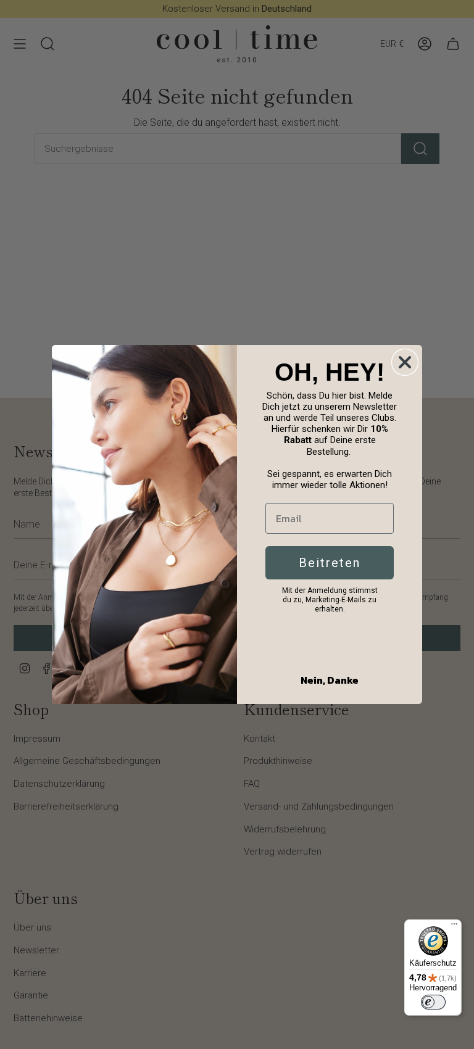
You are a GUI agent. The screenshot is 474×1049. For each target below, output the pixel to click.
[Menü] (454, 926)
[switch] (433, 1002)
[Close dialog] (405, 362)
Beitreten (329, 562)
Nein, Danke (330, 680)
